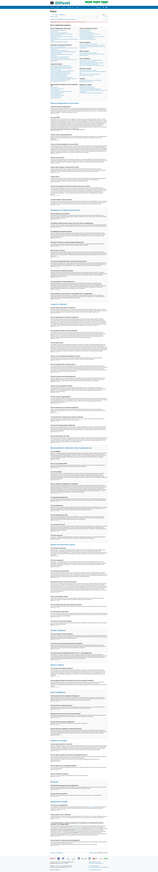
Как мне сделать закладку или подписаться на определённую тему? (93, 72)
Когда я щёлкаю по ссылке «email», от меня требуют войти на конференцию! (64, 60)
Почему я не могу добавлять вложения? (59, 74)
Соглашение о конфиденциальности (96, 863)
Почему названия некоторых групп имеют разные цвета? (92, 36)
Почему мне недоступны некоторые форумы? (60, 73)
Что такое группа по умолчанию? (87, 37)
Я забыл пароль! (54, 37)
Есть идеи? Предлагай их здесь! (95, 869)
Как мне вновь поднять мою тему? (58, 81)
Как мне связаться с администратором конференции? (91, 92)
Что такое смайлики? (55, 90)
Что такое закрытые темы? (56, 96)
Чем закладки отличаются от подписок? (88, 70)
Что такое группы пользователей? (87, 32)
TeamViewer (69, 867)
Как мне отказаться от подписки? (87, 75)
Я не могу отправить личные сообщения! (88, 44)
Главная (52, 7)
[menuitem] (103, 15)
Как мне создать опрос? (56, 69)
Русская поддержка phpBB (94, 865)
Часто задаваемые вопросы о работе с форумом (98, 867)
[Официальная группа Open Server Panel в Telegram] (106, 7)
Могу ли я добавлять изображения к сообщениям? (61, 91)
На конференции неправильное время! (59, 50)
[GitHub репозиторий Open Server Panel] (103, 7)
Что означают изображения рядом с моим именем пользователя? (61, 55)
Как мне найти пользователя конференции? (89, 64)
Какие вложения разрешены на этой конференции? (91, 80)
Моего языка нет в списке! (56, 53)
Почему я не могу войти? (56, 35)
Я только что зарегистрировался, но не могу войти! (61, 34)
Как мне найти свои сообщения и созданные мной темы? (92, 65)
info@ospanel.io (57, 865)
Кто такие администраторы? (86, 30)
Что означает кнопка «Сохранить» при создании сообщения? (64, 78)
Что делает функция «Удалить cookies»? (59, 41)
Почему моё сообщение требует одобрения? (60, 80)
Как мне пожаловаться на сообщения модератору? (61, 77)
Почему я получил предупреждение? (59, 76)
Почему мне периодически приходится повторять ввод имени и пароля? (64, 40)
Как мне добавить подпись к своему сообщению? (61, 68)
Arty (63, 863)
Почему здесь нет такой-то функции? (88, 87)
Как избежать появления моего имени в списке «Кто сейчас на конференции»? (64, 48)
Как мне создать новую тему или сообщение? (60, 65)
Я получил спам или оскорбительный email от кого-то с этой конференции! (92, 47)
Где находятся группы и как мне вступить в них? (90, 34)
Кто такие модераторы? (85, 31)
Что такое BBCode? (54, 87)
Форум (77, 7)
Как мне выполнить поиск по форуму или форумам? (91, 60)
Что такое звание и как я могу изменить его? (60, 58)
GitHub (68, 21)
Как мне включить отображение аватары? (60, 57)
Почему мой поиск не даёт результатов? (88, 61)
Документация (70, 7)
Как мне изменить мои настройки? (58, 46)
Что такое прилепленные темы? (57, 95)
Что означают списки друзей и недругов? (88, 52)
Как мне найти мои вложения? (86, 81)
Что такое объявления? (55, 94)
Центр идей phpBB (64, 817)
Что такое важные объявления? (57, 92)
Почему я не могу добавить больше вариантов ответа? (62, 70)
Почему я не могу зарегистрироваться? (59, 32)
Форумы (63, 14)
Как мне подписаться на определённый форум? (90, 74)
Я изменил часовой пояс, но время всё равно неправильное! (63, 51)
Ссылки (53, 15)
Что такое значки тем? (55, 97)
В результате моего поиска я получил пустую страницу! (91, 62)
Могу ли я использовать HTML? (57, 88)
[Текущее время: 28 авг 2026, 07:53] (106, 19)
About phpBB (62, 809)
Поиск (52, 16)
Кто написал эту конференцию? (86, 86)
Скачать (63, 7)
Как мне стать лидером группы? (86, 35)
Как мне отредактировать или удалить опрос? (60, 72)
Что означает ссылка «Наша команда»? (88, 39)
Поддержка (98, 7)
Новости (58, 7)
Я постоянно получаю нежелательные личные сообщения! (92, 45)
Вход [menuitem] (105, 15)
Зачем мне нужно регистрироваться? (59, 30)
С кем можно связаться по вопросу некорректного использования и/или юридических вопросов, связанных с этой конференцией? (93, 90)
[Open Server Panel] (60, 3)
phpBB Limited (90, 806)
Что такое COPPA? (54, 31)
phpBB (54, 255)
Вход (57, 16)
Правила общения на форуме (95, 861)
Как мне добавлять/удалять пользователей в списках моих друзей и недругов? (92, 54)
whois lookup (75, 827)
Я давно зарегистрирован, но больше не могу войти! (62, 36)
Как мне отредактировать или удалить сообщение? (62, 67)
